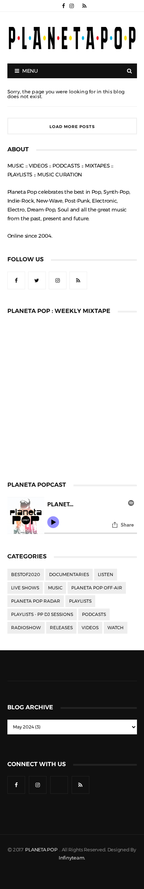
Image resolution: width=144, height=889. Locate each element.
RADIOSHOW (26, 628)
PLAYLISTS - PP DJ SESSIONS (42, 614)
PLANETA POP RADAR (35, 601)
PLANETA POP (41, 849)
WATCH (115, 628)
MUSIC (55, 588)
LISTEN (105, 574)
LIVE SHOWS (25, 588)
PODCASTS (94, 614)
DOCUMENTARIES (69, 574)
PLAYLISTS (80, 601)
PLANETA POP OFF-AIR (96, 588)
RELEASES (61, 628)
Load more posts (72, 127)
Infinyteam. (72, 857)
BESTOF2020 (25, 574)
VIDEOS (90, 628)
